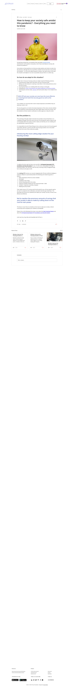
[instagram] (34, 680)
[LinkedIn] (31, 680)
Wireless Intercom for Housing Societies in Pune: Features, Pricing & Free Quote (36, 235)
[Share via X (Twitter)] (20, 220)
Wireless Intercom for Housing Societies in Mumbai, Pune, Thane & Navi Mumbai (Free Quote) (54, 244)
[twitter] (36, 680)
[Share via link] (25, 220)
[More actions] (56, 17)
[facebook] (40, 680)
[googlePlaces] (38, 680)
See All (61, 230)
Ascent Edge (45, 684)
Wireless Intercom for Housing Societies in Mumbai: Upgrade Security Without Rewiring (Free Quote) (19, 235)
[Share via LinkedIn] (22, 220)
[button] (61, 9)
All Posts (13, 9)
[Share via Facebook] (17, 220)
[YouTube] (42, 680)
